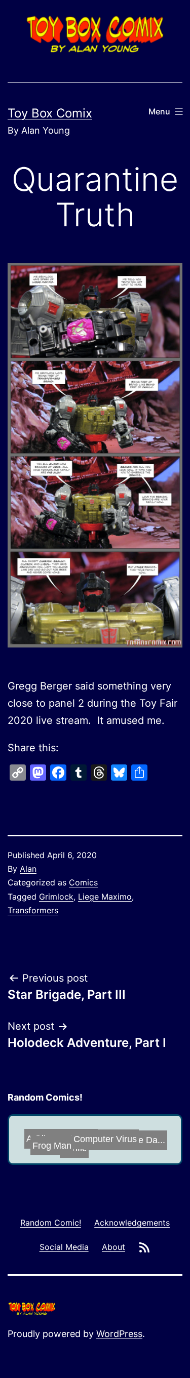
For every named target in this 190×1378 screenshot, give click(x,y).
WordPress (119, 1333)
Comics (83, 882)
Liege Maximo (105, 896)
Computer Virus (127, 1133)
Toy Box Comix (50, 113)
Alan (28, 869)
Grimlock (56, 896)
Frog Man (50, 1147)
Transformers (33, 910)
